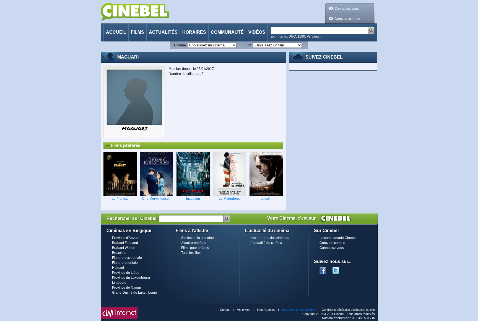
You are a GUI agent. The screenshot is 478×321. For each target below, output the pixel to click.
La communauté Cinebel (338, 238)
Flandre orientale (125, 263)
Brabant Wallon (123, 248)
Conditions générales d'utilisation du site (348, 309)
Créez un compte (347, 19)
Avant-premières (193, 243)
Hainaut (118, 268)
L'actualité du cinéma (266, 243)
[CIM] (119, 308)
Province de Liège (125, 273)
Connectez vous (346, 8)
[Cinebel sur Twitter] (338, 269)
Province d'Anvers (125, 238)
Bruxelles (119, 253)
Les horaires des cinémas (269, 238)
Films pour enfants (195, 248)
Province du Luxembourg (131, 278)
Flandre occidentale (127, 258)
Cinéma (180, 45)
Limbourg (119, 283)
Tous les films (191, 253)
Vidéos (256, 32)
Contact (225, 309)
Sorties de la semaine (197, 238)
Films (137, 32)
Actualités (163, 32)
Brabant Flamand (125, 243)
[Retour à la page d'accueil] (135, 12)
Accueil (116, 32)
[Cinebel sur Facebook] (323, 269)
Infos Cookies (266, 309)
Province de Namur (126, 288)
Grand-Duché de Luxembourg (134, 292)
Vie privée (243, 309)
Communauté (227, 32)
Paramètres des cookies (298, 309)
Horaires (194, 32)
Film (248, 45)
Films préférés (122, 146)
